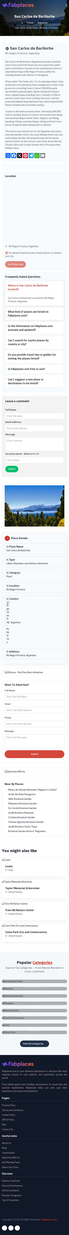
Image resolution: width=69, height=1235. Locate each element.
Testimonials (8, 1152)
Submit (34, 754)
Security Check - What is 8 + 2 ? (22, 453)
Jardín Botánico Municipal (21, 812)
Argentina (42, 22)
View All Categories (33, 1043)
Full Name (10, 409)
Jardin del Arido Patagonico (22, 794)
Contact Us (7, 1129)
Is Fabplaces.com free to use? (26, 369)
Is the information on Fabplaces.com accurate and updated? (30, 327)
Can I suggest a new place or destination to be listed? (25, 381)
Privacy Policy (9, 1105)
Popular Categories (12, 1195)
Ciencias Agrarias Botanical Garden (26, 822)
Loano (9, 866)
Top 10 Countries (10, 1200)
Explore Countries (11, 1180)
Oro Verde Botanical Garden (22, 808)
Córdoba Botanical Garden (21, 817)
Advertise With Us (11, 1157)
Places (30, 22)
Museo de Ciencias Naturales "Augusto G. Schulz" (32, 789)
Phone (8, 717)
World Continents (10, 1190)
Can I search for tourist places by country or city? (28, 342)
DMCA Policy (8, 1119)
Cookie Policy (8, 1115)
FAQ (4, 1124)
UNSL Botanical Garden (19, 799)
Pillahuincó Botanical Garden (22, 803)
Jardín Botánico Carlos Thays (22, 826)
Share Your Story (10, 1167)
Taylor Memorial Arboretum (22, 888)
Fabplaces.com (49, 1219)
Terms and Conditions (12, 1110)
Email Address (13, 422)
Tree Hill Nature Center (19, 910)
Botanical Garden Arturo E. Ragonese (26, 831)
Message (10, 434)
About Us (6, 1143)
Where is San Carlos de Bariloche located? (28, 287)
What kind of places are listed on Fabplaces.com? (28, 313)
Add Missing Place (11, 1162)
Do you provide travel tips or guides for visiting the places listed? (32, 356)
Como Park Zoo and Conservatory (26, 932)
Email (7, 704)
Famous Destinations (12, 1185)
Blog (4, 1147)
